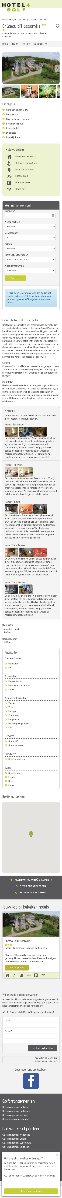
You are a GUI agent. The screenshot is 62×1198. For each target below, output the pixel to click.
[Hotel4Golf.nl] (16, 7)
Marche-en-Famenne (39, 19)
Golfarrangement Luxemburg (16, 1143)
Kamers (8, 244)
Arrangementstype (14, 266)
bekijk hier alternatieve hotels (29, 301)
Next (57, 68)
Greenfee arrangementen (15, 1119)
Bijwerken (15, 278)
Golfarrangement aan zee (15, 1115)
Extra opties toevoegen (16, 255)
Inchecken (10, 211)
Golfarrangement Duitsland (15, 1147)
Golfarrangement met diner (15, 1107)
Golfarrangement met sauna (16, 1111)
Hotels (5, 19)
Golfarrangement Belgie (14, 1139)
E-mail (8, 1031)
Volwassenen (11, 233)
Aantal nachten (12, 222)
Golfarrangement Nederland (16, 1135)
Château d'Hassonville (17, 941)
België (13, 19)
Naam (7, 1020)
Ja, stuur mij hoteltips (42, 1048)
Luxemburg (23, 19)
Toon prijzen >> (16, 967)
